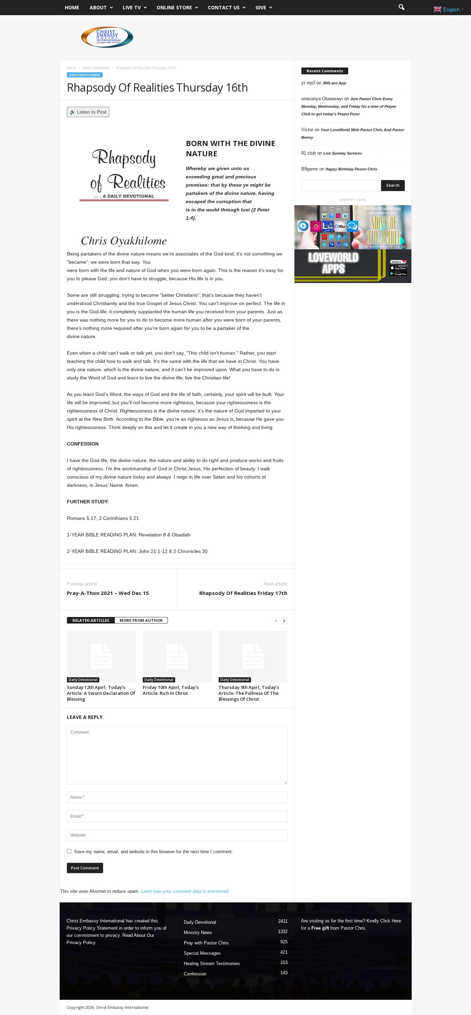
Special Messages (202, 953)
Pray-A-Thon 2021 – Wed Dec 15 (108, 592)
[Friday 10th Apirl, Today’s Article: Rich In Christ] (177, 656)
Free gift (320, 928)
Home (72, 7)
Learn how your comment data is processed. (185, 891)
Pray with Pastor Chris (206, 942)
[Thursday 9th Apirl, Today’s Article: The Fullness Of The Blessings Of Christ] (253, 656)
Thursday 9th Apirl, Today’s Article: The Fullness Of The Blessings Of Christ (249, 693)
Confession (195, 973)
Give (260, 7)
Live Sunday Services (342, 153)
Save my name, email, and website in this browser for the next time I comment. (153, 851)
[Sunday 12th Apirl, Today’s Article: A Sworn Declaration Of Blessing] (101, 656)
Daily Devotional (96, 67)
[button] (401, 7)
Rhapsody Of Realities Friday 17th (243, 592)
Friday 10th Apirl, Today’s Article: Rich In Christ (171, 690)
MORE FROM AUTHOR (141, 620)
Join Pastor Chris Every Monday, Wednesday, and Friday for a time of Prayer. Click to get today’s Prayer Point (349, 106)
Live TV (132, 7)
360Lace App (334, 83)
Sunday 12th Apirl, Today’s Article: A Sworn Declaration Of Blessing (101, 693)
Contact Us (224, 7)
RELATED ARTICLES (90, 620)
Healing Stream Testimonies (212, 963)
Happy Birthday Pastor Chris (351, 169)
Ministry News (198, 932)
